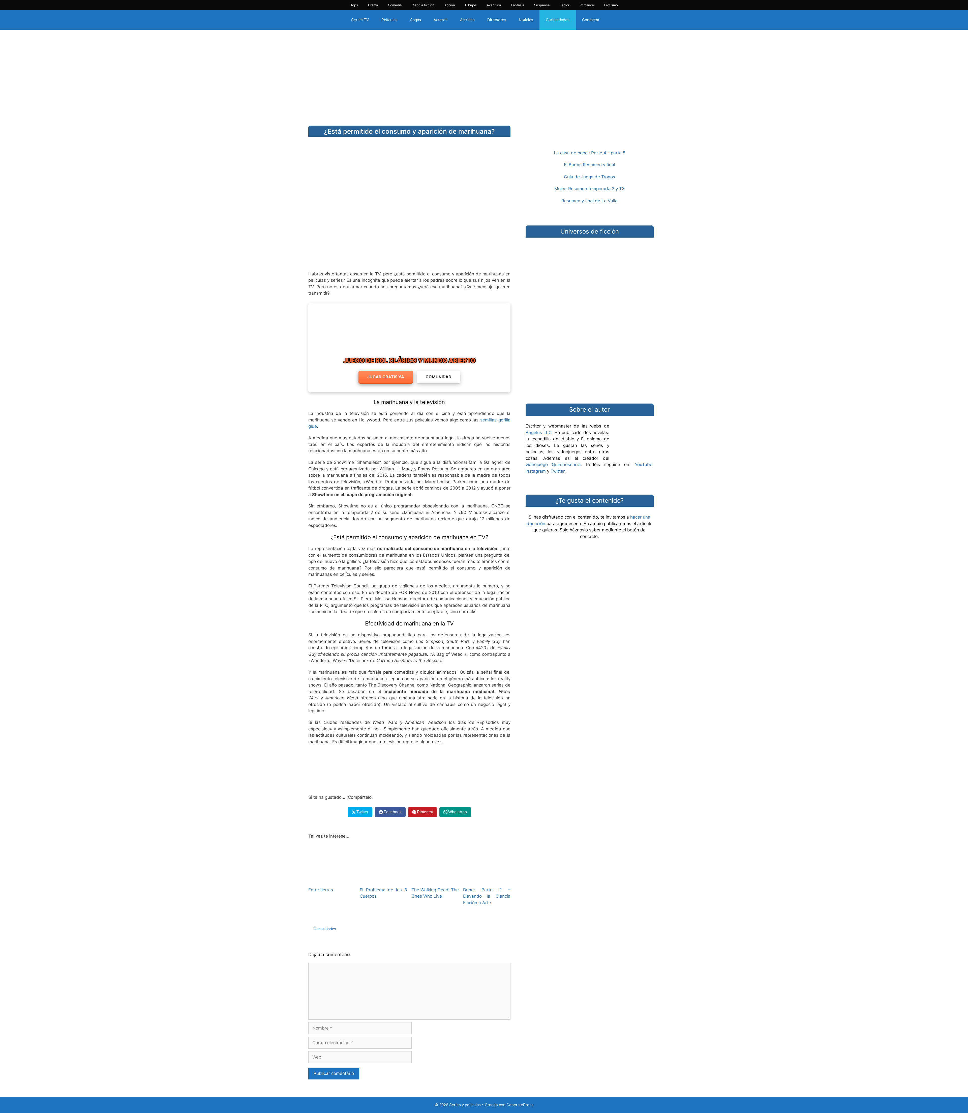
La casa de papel (571, 152)
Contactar (590, 19)
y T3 (620, 188)
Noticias (526, 19)
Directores (496, 19)
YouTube (643, 464)
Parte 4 (598, 152)
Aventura (494, 5)
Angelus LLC (539, 432)
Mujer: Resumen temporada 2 (584, 188)
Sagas (415, 19)
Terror (564, 5)
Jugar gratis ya (385, 376)
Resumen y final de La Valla (589, 200)
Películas (389, 19)
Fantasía (517, 5)
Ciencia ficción (423, 5)
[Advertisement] (484, 74)
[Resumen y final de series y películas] (590, 138)
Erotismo (611, 5)
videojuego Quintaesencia (553, 464)
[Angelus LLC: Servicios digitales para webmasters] (409, 769)
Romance (587, 5)
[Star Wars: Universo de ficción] (590, 266)
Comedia (395, 5)
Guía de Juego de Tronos (589, 176)
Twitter (557, 471)
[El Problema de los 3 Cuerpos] (383, 878)
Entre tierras (320, 889)
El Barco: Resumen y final (589, 164)
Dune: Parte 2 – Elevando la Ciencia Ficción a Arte (486, 896)
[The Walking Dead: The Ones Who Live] (435, 878)
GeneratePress (519, 1104)
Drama (373, 5)
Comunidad (438, 376)
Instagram (536, 471)
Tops (354, 5)
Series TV (360, 19)
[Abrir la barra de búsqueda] (614, 20)
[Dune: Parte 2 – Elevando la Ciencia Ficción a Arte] (486, 878)
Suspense (542, 5)
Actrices (467, 19)
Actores (440, 19)
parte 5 (618, 152)
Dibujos (471, 5)
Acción (449, 5)
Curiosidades (557, 19)
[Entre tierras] (332, 878)
